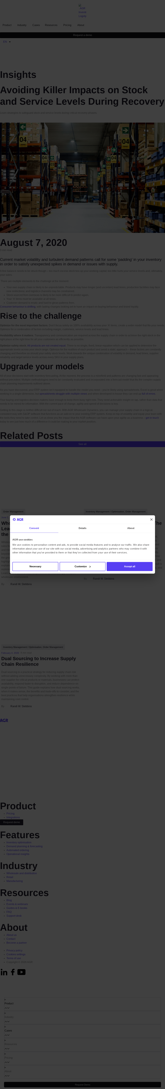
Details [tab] (83, 528)
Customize (81, 566)
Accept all (129, 566)
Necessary (35, 566)
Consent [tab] (34, 528)
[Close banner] (151, 519)
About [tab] (130, 528)
